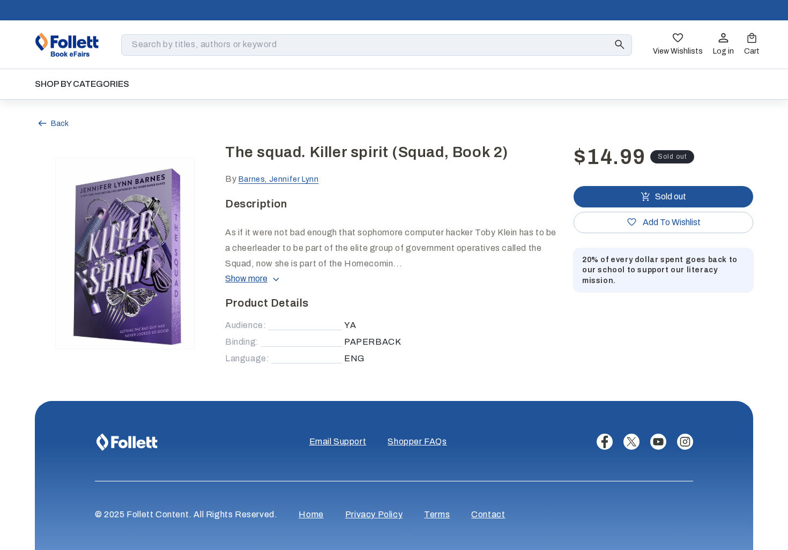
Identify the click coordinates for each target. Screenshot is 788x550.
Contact (488, 514)
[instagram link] (685, 442)
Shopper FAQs (417, 441)
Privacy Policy (374, 514)
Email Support (338, 441)
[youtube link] (658, 442)
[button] (752, 45)
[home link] (67, 44)
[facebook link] (605, 442)
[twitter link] (631, 442)
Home (311, 514)
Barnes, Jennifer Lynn (279, 179)
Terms (437, 514)
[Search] (619, 44)
